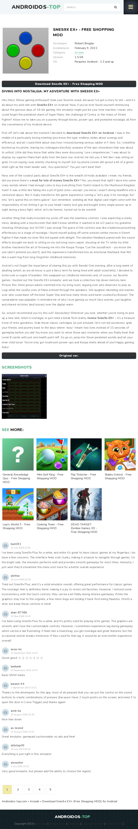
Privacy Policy (57, 823)
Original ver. (69, 356)
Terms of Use (114, 823)
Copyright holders (93, 823)
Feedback (74, 823)
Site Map (41, 823)
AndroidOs (36, 7)
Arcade (79, 53)
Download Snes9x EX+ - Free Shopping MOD (69, 84)
